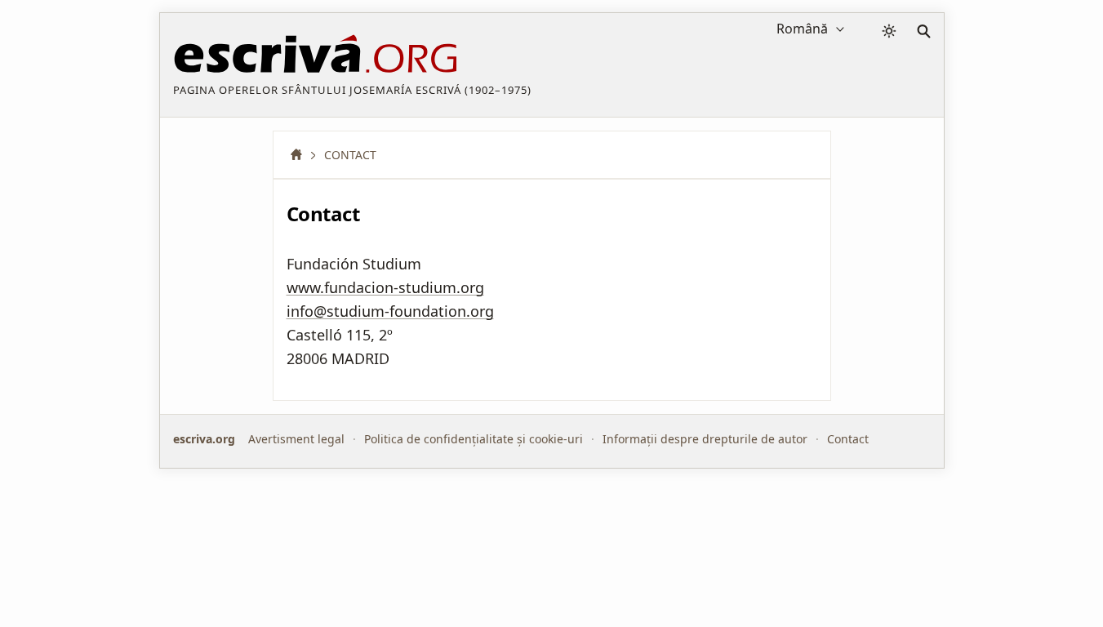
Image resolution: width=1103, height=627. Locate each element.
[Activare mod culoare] (889, 31)
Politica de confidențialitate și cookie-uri (473, 439)
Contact (848, 439)
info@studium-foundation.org (390, 311)
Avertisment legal (296, 439)
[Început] (302, 154)
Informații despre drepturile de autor (705, 439)
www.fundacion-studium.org (385, 287)
